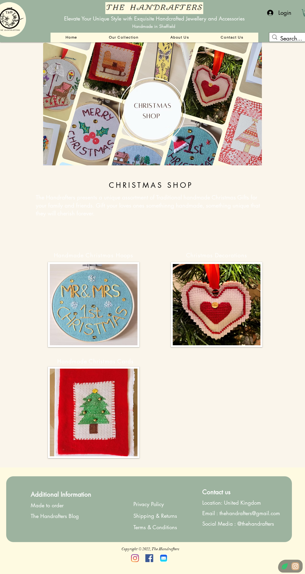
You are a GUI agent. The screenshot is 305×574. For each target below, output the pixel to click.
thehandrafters (258, 523)
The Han (40, 516)
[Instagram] (135, 558)
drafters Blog (64, 516)
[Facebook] (149, 558)
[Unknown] (164, 558)
